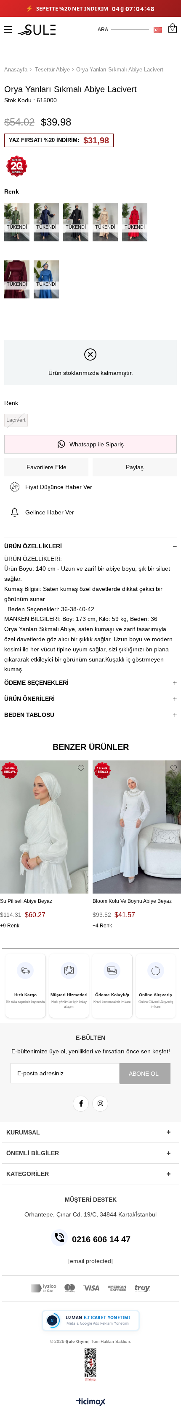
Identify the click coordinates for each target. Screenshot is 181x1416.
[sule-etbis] (90, 1365)
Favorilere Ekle (81, 768)
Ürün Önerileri (29, 698)
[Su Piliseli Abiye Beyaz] (44, 827)
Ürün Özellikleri (33, 546)
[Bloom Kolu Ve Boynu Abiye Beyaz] (137, 827)
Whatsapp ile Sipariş (96, 444)
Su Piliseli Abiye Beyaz (26, 901)
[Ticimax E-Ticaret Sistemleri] (91, 1402)
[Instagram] (100, 1104)
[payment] (90, 1288)
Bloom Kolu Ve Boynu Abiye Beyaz (132, 901)
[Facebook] (81, 1104)
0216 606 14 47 (101, 1239)
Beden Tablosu (29, 714)
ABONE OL (144, 1073)
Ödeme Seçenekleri (36, 682)
